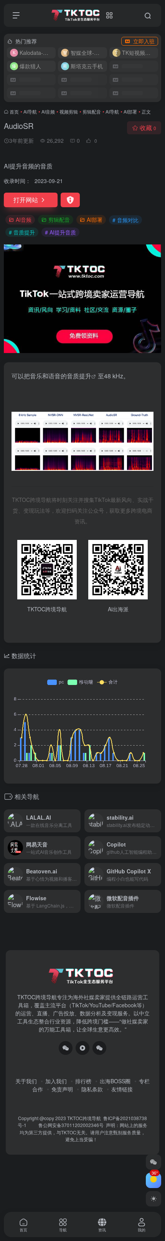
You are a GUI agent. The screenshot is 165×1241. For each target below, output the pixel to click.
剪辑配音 (91, 111)
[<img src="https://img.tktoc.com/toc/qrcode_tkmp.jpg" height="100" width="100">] (99, 1048)
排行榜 (83, 1081)
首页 (14, 111)
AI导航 (30, 111)
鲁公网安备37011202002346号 (71, 1125)
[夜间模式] (153, 1198)
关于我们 (26, 1081)
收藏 (148, 127)
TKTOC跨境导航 (84, 1118)
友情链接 (122, 1089)
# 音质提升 (22, 232)
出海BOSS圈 (115, 1081)
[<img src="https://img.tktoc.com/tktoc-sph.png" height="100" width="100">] (82, 1048)
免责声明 (62, 1089)
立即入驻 (144, 41)
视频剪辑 (68, 111)
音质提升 (79, 375)
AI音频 (48, 111)
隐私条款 (92, 1089)
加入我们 (56, 1081)
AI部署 (130, 111)
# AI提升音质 (60, 232)
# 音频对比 (125, 220)
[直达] (76, 820)
